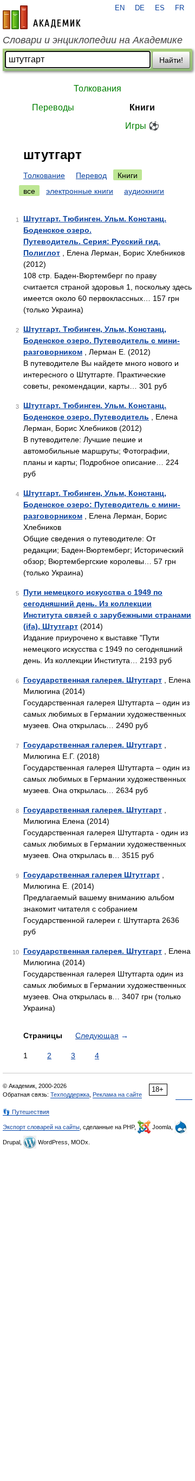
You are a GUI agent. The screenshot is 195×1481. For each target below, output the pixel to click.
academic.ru (42, 17)
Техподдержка (69, 1094)
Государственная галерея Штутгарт (91, 874)
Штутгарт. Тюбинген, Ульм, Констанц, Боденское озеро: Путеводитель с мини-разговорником (101, 504)
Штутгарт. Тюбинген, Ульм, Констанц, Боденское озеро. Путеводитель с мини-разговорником (101, 340)
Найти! (171, 60)
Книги (142, 107)
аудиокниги (144, 191)
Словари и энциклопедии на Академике (93, 40)
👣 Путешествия (26, 1112)
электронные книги (79, 191)
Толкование (44, 175)
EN (120, 8)
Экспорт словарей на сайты (41, 1127)
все (29, 191)
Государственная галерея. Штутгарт (92, 680)
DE (140, 8)
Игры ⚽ (142, 125)
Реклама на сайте (117, 1094)
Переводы (53, 107)
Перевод (91, 175)
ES (160, 8)
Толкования (97, 88)
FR (179, 8)
